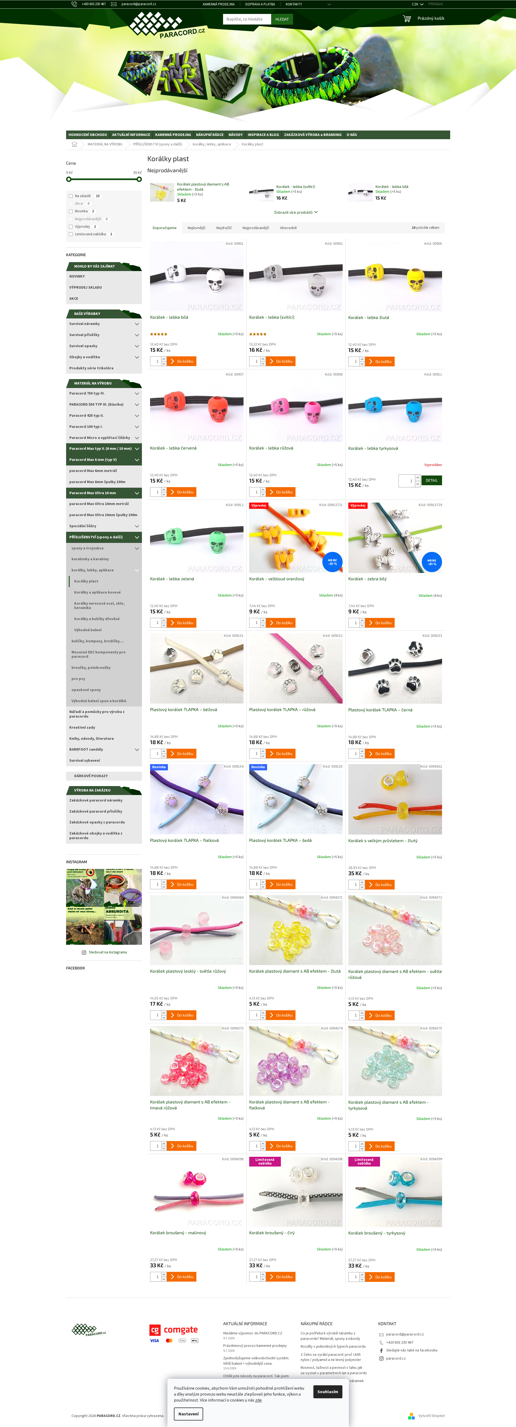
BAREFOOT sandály (86, 749)
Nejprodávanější (91, 219)
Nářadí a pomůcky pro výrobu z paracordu (97, 714)
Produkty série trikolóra (91, 368)
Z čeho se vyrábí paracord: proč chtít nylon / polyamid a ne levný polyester (331, 1357)
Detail (432, 480)
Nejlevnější (196, 228)
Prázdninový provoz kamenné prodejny (255, 1345)
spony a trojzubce (88, 548)
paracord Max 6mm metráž (93, 471)
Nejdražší (224, 228)
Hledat (282, 19)
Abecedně (288, 228)
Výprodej (85, 226)
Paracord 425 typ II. (86, 415)
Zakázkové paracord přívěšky (95, 811)
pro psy (78, 679)
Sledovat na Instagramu (108, 952)
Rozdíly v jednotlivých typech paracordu (333, 1346)
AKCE (73, 298)
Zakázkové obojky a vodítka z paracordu (95, 836)
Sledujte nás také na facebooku (411, 1350)
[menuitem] (87, 135)
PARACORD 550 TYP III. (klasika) (96, 404)
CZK (415, 4)
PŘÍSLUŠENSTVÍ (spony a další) (96, 537)
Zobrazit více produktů (293, 212)
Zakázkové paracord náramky (95, 800)
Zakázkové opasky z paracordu (97, 822)
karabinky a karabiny (90, 559)
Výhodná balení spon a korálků (99, 701)
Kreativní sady (82, 727)
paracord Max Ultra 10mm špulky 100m (103, 515)
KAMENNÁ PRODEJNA (219, 4)
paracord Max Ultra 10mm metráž (99, 504)
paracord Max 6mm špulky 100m (97, 482)
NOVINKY (77, 276)
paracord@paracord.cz (405, 1334)
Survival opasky (83, 346)
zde (258, 1400)
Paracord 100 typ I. (86, 426)
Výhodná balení (88, 630)
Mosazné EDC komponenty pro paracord (99, 655)
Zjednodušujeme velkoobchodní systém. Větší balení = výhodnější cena (256, 1361)
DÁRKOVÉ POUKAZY (91, 776)
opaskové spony (86, 690)
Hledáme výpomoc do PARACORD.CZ (252, 1333)
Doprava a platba (260, 4)
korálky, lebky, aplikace (93, 570)
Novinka (84, 211)
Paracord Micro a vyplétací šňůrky (99, 438)
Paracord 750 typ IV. (87, 393)
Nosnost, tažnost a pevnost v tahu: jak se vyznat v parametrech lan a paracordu (334, 1370)
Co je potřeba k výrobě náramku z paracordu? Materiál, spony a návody (330, 1336)
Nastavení (189, 1414)
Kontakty (294, 4)
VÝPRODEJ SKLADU (85, 287)
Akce (82, 203)
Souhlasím (327, 1392)
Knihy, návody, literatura (91, 738)
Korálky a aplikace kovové (97, 592)
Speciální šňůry (82, 526)
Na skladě (87, 196)
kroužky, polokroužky (91, 667)
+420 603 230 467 (399, 1342)
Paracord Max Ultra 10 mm (92, 493)
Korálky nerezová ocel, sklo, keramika (99, 606)
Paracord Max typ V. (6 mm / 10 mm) (100, 448)
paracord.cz (396, 1358)
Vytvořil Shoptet (431, 1416)
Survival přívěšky (84, 335)
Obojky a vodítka (84, 357)
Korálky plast (86, 581)
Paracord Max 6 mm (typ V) (93, 459)
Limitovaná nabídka (93, 234)
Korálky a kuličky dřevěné (97, 619)
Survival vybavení (84, 760)
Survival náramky (84, 324)
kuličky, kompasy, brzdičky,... (98, 641)
